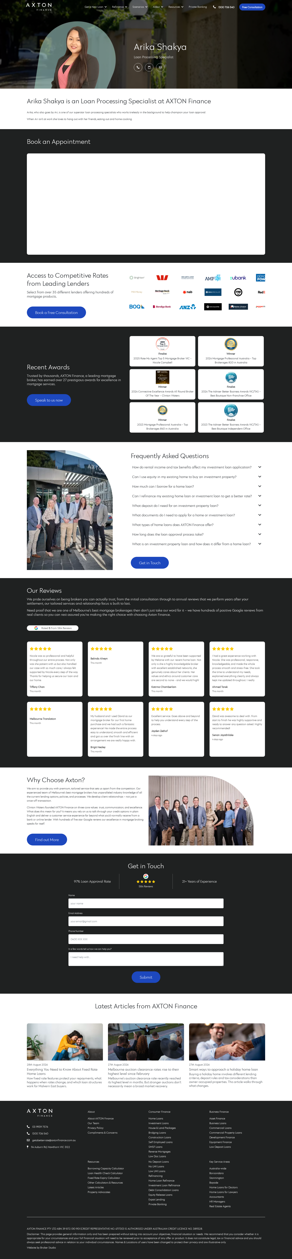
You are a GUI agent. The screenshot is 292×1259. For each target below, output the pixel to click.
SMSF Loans (155, 1146)
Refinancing (156, 1175)
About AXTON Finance (101, 1118)
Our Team (93, 1123)
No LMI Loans (156, 1166)
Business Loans (217, 1123)
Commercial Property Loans (225, 1132)
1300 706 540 (226, 7)
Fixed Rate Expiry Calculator (104, 1178)
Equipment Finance (220, 1142)
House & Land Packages (162, 1128)
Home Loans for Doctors (223, 1187)
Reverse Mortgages (160, 1151)
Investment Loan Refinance (164, 1185)
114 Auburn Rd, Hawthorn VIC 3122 (50, 1147)
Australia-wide (217, 1168)
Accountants (216, 1196)
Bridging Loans (157, 1132)
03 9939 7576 (40, 1126)
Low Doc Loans (157, 1156)
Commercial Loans (220, 1128)
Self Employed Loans (161, 1142)
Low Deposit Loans (220, 1146)
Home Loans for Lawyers (223, 1192)
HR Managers (217, 1201)
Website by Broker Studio (41, 1247)
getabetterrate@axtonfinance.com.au (54, 1140)
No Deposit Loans (159, 1161)
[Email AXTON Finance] (29, 1140)
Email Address (75, 913)
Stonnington (216, 1178)
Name (71, 895)
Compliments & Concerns (102, 1132)
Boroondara (216, 1173)
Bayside (213, 1182)
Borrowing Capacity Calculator (106, 1168)
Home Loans (156, 1118)
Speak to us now (49, 400)
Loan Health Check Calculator (105, 1173)
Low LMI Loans (157, 1171)
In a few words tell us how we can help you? (90, 948)
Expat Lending (157, 1199)
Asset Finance (217, 1118)
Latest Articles (96, 1187)
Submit (146, 977)
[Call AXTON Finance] (29, 1127)
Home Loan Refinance (161, 1180)
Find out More (47, 839)
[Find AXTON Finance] (29, 1147)
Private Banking (198, 6)
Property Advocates (99, 1192)
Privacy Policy (95, 1128)
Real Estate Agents (220, 1206)
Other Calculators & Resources (105, 1182)
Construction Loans (160, 1137)
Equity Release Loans (160, 1194)
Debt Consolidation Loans (164, 1190)
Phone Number (76, 931)
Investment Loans (159, 1123)
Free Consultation (252, 7)
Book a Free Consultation (56, 312)
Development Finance (222, 1137)
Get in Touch (150, 562)
